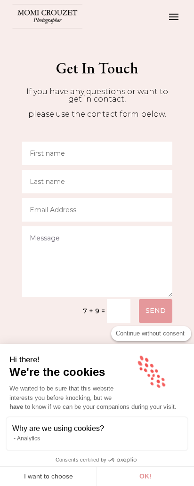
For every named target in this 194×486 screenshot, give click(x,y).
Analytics (28, 438)
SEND (156, 310)
